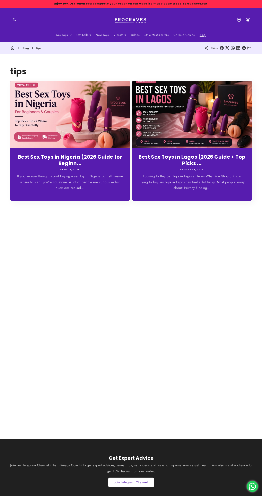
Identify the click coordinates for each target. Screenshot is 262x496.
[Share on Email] (249, 48)
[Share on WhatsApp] (232, 48)
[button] (14, 19)
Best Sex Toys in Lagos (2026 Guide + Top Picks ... (192, 160)
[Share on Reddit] (244, 48)
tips (38, 48)
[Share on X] (227, 48)
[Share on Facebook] (221, 48)
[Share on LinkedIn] (238, 48)
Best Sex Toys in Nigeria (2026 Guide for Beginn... (70, 160)
